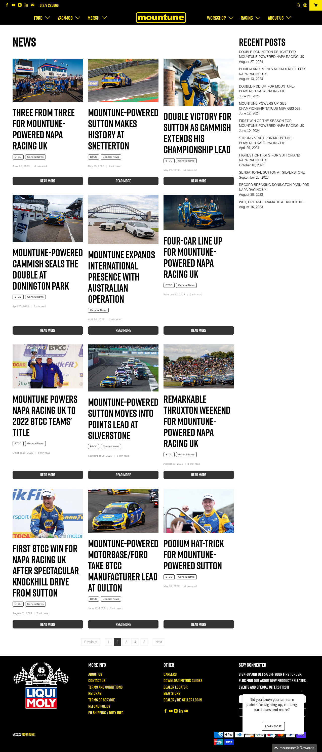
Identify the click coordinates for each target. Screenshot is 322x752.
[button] (279, 748)
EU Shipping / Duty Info (106, 712)
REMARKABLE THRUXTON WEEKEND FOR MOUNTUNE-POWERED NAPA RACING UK (197, 421)
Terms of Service (101, 699)
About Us (95, 674)
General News (35, 156)
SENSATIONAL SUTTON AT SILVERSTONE (272, 172)
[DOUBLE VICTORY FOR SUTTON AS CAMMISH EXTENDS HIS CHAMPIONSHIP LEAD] (199, 82)
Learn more (273, 726)
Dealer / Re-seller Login (183, 699)
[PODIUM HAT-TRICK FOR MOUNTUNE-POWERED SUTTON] (199, 511)
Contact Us (96, 680)
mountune (28, 734)
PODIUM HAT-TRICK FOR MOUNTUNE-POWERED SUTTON (194, 554)
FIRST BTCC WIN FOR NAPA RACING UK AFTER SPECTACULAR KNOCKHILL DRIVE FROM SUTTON (46, 570)
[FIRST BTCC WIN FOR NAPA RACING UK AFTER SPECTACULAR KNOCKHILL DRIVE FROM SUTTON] (48, 513)
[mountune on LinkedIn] (27, 5)
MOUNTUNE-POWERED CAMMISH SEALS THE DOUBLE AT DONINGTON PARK (48, 269)
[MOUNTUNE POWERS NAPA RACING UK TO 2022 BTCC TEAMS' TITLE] (48, 366)
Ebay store (172, 693)
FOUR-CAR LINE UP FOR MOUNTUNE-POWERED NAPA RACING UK (193, 257)
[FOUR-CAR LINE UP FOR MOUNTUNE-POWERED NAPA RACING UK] (199, 212)
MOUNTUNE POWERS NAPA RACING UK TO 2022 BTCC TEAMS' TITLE (45, 415)
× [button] (302, 691)
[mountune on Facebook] (8, 5)
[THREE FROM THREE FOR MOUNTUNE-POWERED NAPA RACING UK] (48, 80)
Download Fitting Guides (183, 680)
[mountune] (161, 17)
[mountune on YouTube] (15, 5)
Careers (170, 674)
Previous (90, 642)
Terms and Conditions (105, 687)
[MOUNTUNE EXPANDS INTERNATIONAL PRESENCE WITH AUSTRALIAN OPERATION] (123, 219)
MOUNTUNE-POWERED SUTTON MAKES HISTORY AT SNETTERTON (123, 128)
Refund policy (99, 706)
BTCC (18, 156)
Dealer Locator (176, 687)
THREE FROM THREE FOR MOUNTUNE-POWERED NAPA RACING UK (44, 128)
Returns (94, 693)
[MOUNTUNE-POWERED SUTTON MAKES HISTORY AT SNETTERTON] (123, 80)
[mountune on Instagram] (21, 5)
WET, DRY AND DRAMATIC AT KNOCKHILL (271, 202)
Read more (47, 180)
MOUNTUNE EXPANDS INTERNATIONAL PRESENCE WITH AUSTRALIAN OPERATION (121, 277)
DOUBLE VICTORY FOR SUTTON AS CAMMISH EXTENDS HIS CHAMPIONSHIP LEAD (197, 132)
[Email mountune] (34, 5)
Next (158, 642)
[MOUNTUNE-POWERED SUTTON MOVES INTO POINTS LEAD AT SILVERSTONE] (123, 367)
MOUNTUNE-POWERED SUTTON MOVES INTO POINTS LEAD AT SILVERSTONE (123, 418)
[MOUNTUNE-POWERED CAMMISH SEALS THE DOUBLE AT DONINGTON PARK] (48, 218)
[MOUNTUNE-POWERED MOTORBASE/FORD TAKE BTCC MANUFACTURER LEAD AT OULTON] (123, 511)
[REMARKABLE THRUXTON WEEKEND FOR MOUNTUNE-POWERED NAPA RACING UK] (199, 366)
